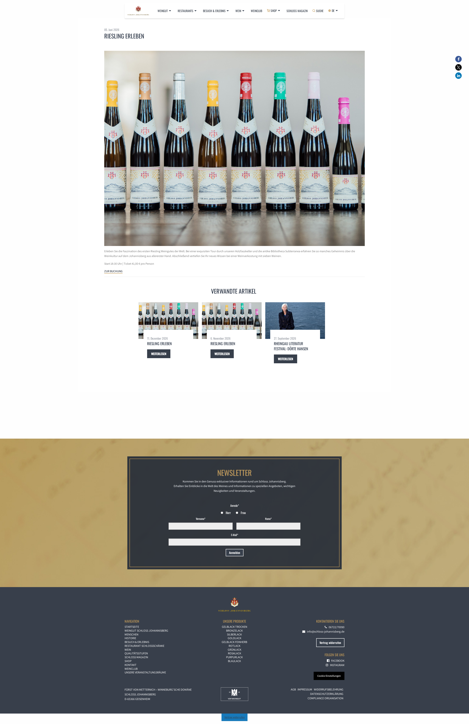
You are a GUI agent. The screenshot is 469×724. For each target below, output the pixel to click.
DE (333, 10)
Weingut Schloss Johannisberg (146, 630)
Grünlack (234, 649)
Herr (228, 512)
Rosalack (234, 653)
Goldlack (234, 638)
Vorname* (200, 519)
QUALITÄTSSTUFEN (136, 653)
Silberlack (234, 634)
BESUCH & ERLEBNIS (214, 10)
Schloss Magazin (297, 10)
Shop (128, 661)
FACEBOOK (336, 661)
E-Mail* (234, 535)
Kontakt (130, 665)
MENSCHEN (131, 634)
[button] (458, 59)
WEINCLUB (131, 668)
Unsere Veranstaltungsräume (145, 672)
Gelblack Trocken (234, 627)
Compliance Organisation (325, 698)
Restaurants (185, 10)
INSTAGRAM (336, 665)
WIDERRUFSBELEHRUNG (328, 689)
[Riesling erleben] (168, 320)
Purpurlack (234, 657)
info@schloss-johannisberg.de (324, 631)
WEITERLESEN (158, 354)
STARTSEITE (132, 627)
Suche (320, 10)
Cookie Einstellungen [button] (329, 675)
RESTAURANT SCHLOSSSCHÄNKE (144, 646)
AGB (293, 689)
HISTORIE (130, 638)
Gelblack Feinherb (234, 642)
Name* (268, 519)
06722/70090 (335, 627)
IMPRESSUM (305, 689)
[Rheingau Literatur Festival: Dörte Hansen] (295, 320)
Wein (238, 10)
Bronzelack (234, 630)
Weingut (163, 10)
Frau (243, 512)
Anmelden (234, 552)
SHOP (274, 10)
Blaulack (234, 661)
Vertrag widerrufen (234, 717)
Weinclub (256, 10)
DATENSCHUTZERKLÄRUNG (326, 694)
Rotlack (234, 646)
